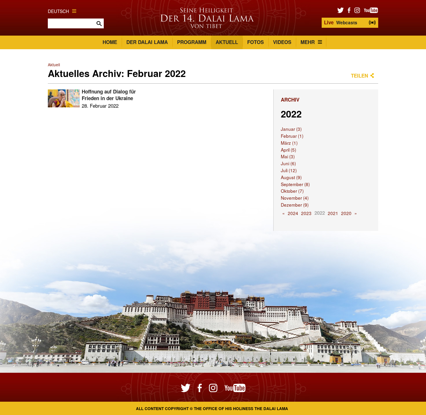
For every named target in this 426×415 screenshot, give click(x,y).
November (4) (295, 197)
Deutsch (58, 11)
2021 (333, 213)
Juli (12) (289, 170)
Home (110, 41)
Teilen (359, 75)
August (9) (291, 177)
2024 (293, 213)
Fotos (255, 41)
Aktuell (227, 41)
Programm (191, 41)
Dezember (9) (295, 204)
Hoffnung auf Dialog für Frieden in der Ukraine (109, 95)
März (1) (289, 142)
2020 (346, 213)
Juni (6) (288, 163)
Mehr (308, 41)
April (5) (288, 149)
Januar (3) (291, 129)
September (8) (295, 184)
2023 (306, 213)
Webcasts (340, 22)
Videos (282, 41)
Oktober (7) (292, 191)
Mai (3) (288, 156)
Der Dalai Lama (147, 41)
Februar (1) (292, 136)
